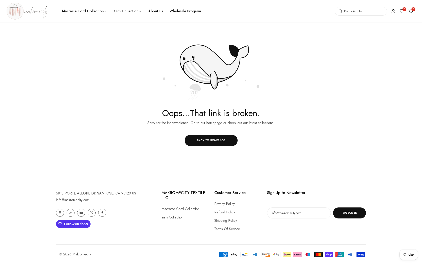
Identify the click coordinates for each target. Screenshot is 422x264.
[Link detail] (60, 213)
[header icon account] (393, 11)
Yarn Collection (173, 217)
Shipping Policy (225, 220)
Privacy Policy (224, 203)
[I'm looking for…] (339, 11)
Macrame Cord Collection (181, 208)
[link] (84, 11)
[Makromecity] (29, 11)
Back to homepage (211, 140)
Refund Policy (224, 212)
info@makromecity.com (72, 199)
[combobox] (361, 11)
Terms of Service (227, 228)
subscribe (349, 213)
